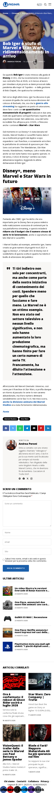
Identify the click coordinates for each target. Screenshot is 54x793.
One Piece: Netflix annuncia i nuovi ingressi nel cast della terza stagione (31, 632)
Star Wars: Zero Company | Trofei (39, 697)
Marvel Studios (11, 419)
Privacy (45, 781)
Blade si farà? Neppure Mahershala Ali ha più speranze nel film (39, 751)
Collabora (33, 781)
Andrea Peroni (14, 62)
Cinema (15, 13)
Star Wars (24, 419)
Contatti (21, 781)
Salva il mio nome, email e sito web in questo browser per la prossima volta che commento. (26, 560)
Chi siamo (9, 781)
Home (5, 13)
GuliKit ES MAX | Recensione (31, 617)
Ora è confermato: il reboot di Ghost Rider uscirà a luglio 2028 (14, 699)
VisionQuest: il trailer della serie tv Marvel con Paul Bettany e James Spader (13, 752)
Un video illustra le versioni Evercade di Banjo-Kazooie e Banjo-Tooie (31, 590)
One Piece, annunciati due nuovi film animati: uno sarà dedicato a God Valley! (31, 604)
